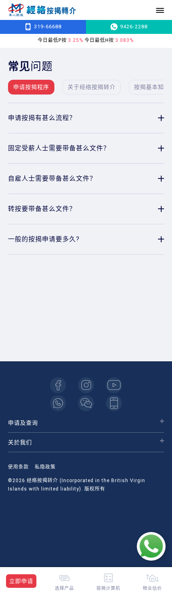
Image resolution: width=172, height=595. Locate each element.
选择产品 (64, 588)
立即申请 (21, 581)
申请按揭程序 (31, 87)
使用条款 (18, 467)
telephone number (114, 403)
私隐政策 (45, 467)
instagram (86, 385)
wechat (86, 403)
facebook (58, 385)
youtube (114, 385)
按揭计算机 (108, 588)
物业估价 (152, 588)
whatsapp (58, 403)
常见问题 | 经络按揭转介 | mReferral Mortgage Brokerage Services (42, 10)
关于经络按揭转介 (92, 87)
